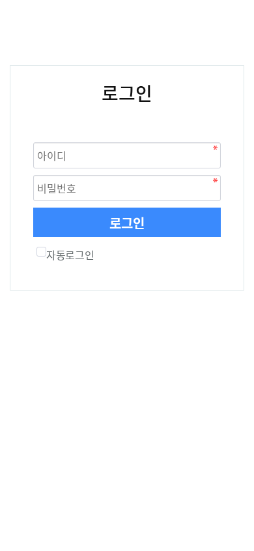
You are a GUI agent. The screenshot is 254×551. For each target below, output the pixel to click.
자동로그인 (70, 254)
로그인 (127, 222)
